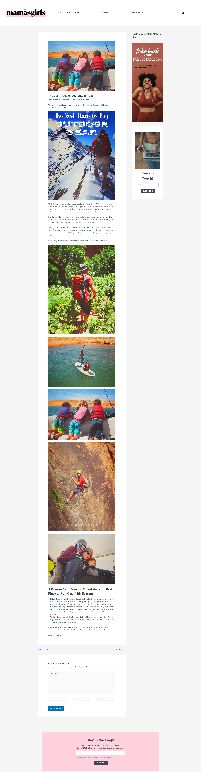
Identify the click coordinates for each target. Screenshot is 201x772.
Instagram (89, 619)
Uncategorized (75, 99)
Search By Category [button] (69, 13)
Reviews (66, 99)
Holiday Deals (55, 599)
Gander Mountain (93, 105)
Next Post (120, 650)
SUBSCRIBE (148, 191)
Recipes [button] (104, 13)
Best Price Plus (55, 606)
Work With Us (136, 13)
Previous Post (44, 650)
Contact (166, 13)
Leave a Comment (54, 99)
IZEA (104, 105)
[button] (183, 13)
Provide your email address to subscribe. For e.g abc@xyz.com (93, 758)
